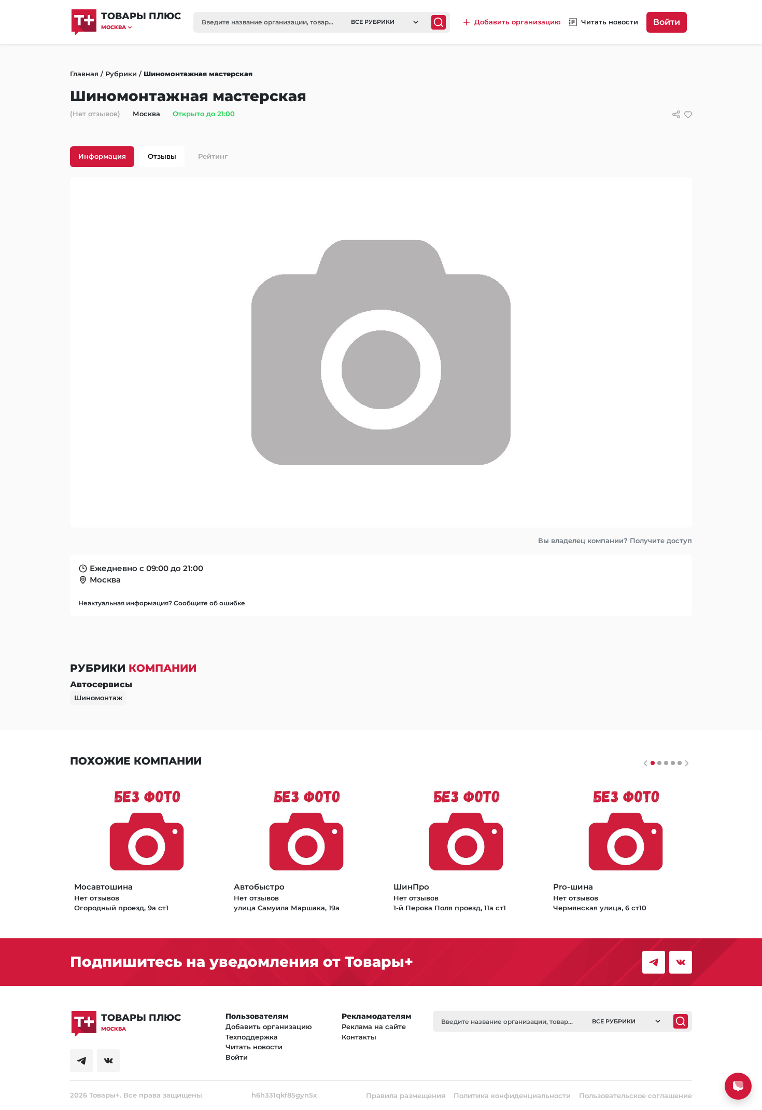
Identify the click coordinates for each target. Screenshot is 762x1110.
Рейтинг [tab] (213, 156)
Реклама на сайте (374, 1026)
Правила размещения (405, 1095)
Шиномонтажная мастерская (198, 74)
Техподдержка (251, 1037)
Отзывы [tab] (162, 156)
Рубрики (121, 74)
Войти (666, 22)
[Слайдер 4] (680, 763)
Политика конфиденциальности (512, 1095)
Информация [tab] (102, 156)
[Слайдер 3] (673, 763)
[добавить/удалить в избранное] (688, 114)
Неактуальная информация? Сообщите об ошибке (161, 603)
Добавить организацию (268, 1026)
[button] (141, 27)
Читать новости (254, 1047)
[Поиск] (438, 22)
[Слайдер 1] (659, 763)
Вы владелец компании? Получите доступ (615, 540)
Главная (84, 74)
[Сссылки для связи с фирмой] (676, 114)
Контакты (359, 1037)
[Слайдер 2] (666, 763)
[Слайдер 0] (653, 763)
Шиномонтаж (98, 697)
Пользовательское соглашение (635, 1095)
